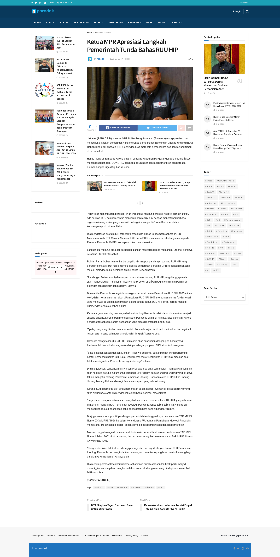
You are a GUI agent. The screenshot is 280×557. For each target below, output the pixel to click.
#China (220, 186)
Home (37, 22)
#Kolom (225, 214)
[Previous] (137, 203)
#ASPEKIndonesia (225, 181)
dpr (207, 270)
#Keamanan (237, 209)
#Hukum (239, 198)
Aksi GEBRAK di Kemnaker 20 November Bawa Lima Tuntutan (227, 133)
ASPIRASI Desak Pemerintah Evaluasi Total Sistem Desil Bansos (65, 92)
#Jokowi (222, 209)
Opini (149, 22)
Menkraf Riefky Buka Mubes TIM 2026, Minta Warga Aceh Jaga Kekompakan (66, 172)
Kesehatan (134, 22)
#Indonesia (211, 203)
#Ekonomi (226, 198)
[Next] (142, 203)
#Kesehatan (211, 214)
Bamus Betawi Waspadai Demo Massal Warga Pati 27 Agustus (227, 146)
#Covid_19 (224, 192)
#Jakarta (99, 487)
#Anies (208, 181)
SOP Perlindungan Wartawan (95, 535)
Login (237, 11)
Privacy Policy (132, 535)
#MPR (110, 487)
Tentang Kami (37, 535)
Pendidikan (116, 22)
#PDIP (226, 237)
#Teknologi (222, 265)
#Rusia (237, 253)
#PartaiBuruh (211, 237)
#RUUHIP (135, 487)
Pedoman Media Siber (68, 535)
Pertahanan (81, 22)
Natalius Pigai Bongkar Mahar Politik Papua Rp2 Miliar (226, 118)
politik (161, 487)
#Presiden (225, 253)
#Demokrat (210, 198)
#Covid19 (209, 192)
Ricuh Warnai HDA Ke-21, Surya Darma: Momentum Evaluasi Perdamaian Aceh (174, 185)
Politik (50, 22)
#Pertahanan (228, 242)
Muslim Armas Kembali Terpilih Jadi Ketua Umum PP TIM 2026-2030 (229, 104)
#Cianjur (232, 186)
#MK (218, 220)
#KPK (236, 214)
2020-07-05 (115, 59)
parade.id (43, 548)
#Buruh (209, 186)
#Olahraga (234, 225)
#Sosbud (233, 259)
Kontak (144, 535)
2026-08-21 (165, 193)
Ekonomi (99, 22)
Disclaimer (117, 535)
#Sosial (209, 265)
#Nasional (122, 487)
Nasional (99, 32)
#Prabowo (210, 253)
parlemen (149, 487)
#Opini (208, 231)
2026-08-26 (110, 189)
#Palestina (221, 231)
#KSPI (208, 220)
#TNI (235, 265)
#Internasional (228, 203)
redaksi (101, 59)
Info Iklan (244, 3)
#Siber (222, 259)
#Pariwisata (237, 231)
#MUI (207, 225)
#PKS (221, 248)
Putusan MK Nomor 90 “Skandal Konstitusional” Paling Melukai (120, 184)
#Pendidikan (211, 242)
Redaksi (51, 535)
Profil (162, 22)
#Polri (231, 248)
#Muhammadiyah (232, 220)
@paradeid (56, 267)
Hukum (64, 22)
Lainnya (175, 22)
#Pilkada (209, 248)
